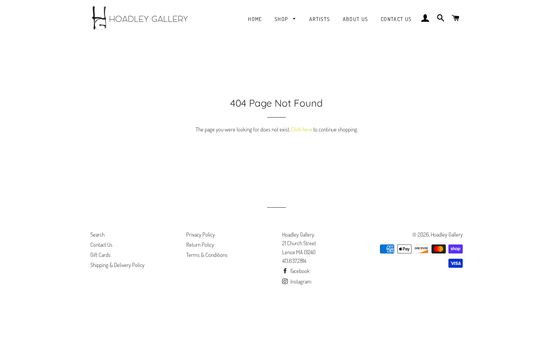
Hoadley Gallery (447, 234)
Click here (301, 129)
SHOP (282, 19)
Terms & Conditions (207, 254)
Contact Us (396, 19)
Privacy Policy (200, 234)
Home (255, 19)
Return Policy (200, 244)
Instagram (300, 281)
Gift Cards (100, 254)
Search (97, 234)
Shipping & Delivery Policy (117, 264)
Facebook (299, 271)
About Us (355, 19)
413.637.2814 (294, 260)
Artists (319, 19)
